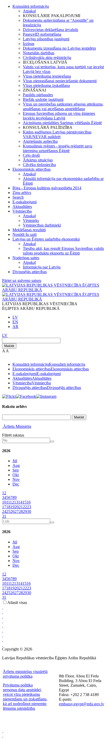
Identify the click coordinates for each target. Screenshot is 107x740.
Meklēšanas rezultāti (29, 230)
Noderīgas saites (25, 258)
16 (28, 502)
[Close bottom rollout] (2, 731)
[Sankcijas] (2, 626)
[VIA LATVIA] (2, 640)
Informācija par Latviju (42, 267)
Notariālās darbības (38, 53)
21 (21, 507)
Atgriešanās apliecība (40, 141)
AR (15, 326)
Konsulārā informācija (30, 6)
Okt (15, 475)
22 (25, 507)
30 (29, 511)
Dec (15, 484)
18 (8, 507)
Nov (16, 479)
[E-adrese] (2, 630)
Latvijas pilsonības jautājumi (46, 39)
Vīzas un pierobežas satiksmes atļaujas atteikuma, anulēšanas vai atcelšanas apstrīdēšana (63, 106)
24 (4, 511)
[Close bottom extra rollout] (2, 735)
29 (25, 511)
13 (16, 502)
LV (15, 317)
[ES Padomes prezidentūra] (2, 616)
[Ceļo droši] (2, 607)
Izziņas (28, 43)
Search (18, 197)
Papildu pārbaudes (38, 95)
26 (12, 511)
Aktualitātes (22, 206)
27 (17, 511)
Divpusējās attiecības (29, 272)
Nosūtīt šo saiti (24, 234)
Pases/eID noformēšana (42, 34)
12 (12, 502)
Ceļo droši (31, 155)
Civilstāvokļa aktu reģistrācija (47, 57)
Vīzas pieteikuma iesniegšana (47, 76)
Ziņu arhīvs (21, 192)
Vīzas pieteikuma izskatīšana (46, 85)
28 (21, 511)
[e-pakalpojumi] (2, 621)
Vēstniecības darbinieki (42, 225)
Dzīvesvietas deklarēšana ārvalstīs (50, 29)
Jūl (14, 461)
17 (4, 507)
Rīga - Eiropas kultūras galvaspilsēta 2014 (46, 188)
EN (15, 322)
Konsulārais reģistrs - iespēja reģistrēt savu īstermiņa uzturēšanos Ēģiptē (57, 148)
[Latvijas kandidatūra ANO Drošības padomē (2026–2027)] (2, 635)
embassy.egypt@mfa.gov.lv (81, 704)
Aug (16, 465)
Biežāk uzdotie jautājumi (43, 99)
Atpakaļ (29, 11)
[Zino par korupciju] (2, 612)
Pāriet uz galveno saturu (21, 280)
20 (17, 507)
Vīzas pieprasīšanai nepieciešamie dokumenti (60, 81)
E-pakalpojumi (24, 202)
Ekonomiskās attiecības (31, 169)
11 (8, 502)
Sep (15, 470)
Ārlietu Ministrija (17, 426)
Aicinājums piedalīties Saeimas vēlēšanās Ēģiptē (62, 123)
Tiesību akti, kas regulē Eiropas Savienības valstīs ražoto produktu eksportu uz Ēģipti (63, 250)
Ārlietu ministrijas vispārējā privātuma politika (25, 673)
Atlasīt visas (17, 602)
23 (29, 507)
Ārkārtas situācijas (38, 160)
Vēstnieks (31, 220)
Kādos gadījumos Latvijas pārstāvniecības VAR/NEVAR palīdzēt (57, 134)
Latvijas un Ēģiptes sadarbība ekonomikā (46, 239)
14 (20, 502)
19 (12, 507)
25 (8, 511)
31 (4, 516)
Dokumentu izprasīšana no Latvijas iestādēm (59, 48)
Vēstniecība (22, 211)
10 (4, 502)
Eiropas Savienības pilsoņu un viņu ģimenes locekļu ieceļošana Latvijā (59, 115)
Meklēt (9, 346)
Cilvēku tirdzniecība (39, 164)
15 (24, 502)
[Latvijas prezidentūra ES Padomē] (2, 644)
